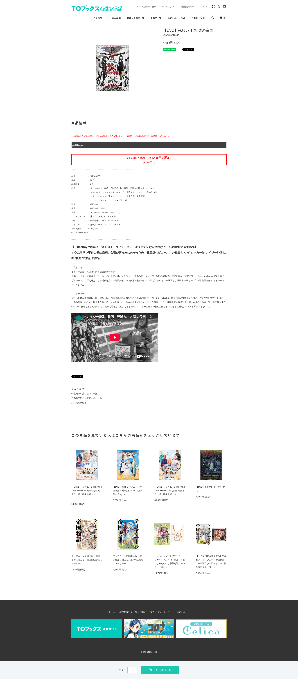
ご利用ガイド (198, 18)
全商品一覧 (156, 18)
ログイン (202, 6)
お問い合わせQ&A (176, 18)
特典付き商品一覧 (135, 18)
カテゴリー (98, 17)
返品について (77, 388)
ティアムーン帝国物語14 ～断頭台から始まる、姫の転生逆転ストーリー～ (128, 559)
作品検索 (116, 18)
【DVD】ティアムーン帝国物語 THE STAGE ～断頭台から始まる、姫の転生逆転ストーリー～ (169, 490)
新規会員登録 (187, 6)
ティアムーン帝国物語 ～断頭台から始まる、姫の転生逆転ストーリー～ (86, 559)
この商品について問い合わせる (86, 397)
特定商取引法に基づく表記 (84, 393)
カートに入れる (163, 670)
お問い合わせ (183, 612)
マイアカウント (168, 6)
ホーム (111, 612)
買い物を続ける (79, 402)
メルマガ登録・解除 (146, 6)
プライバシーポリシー (161, 612)
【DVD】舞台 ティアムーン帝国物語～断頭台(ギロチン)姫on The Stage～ (128, 490)
